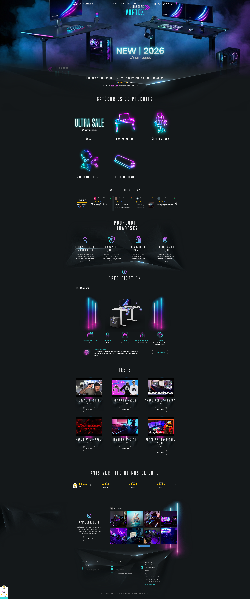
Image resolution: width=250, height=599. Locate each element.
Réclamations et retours (93, 566)
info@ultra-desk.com (151, 584)
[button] (176, 204)
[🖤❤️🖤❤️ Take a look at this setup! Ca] (152, 519)
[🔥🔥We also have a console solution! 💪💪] (169, 536)
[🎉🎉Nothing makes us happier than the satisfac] (118, 519)
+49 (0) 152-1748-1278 (151, 579)
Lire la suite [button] (96, 209)
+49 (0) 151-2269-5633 (152, 576)
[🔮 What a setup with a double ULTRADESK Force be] (118, 536)
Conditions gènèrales (92, 570)
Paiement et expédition (93, 562)
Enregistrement (120, 570)
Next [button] (176, 485)
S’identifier (119, 562)
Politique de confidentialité (124, 574)
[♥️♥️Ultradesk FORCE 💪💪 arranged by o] (135, 536)
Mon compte (119, 566)
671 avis (84, 204)
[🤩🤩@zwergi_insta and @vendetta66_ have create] (169, 519)
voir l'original (128, 206)
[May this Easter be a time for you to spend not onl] (135, 519)
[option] (105, 486)
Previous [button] (90, 485)
